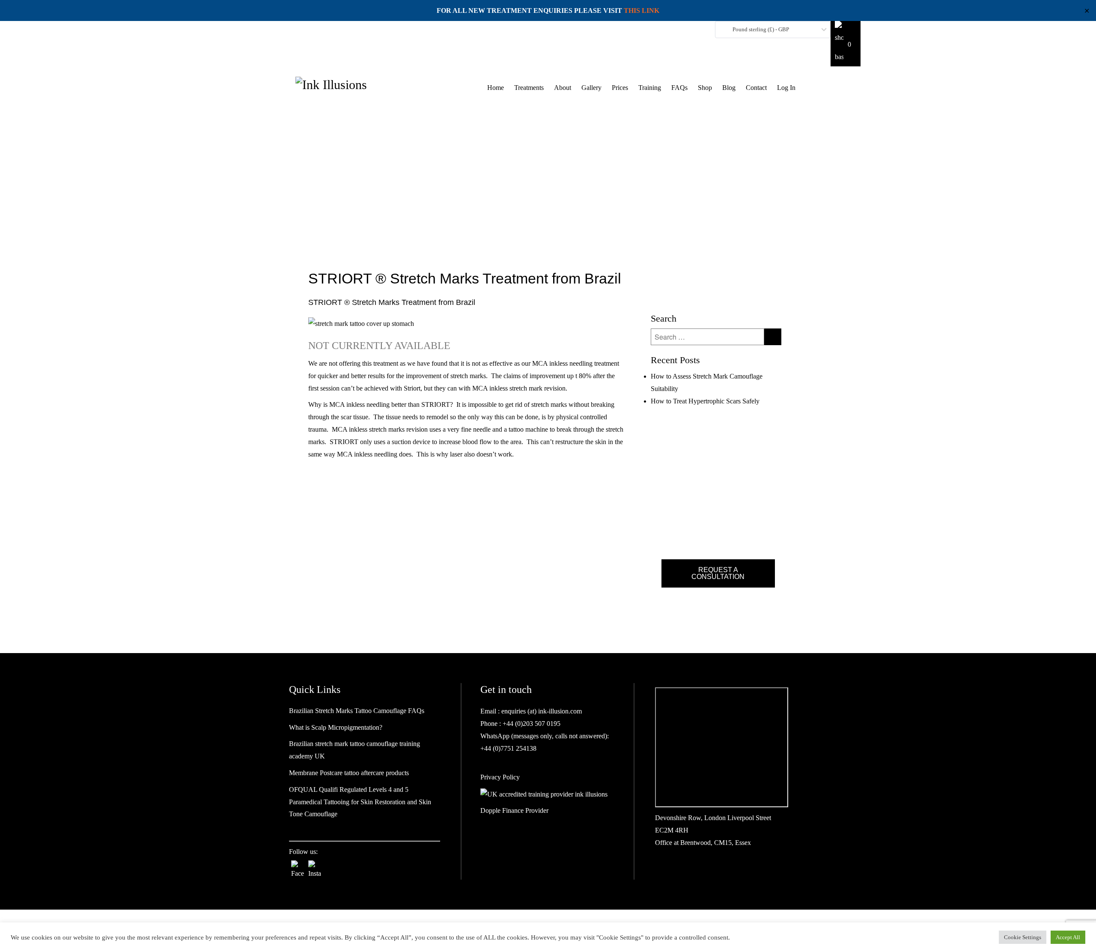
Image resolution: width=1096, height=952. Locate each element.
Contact (756, 87)
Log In (786, 87)
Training (649, 87)
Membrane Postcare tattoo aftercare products (349, 772)
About (562, 87)
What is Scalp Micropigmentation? (335, 727)
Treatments (529, 87)
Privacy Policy (500, 777)
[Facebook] (297, 866)
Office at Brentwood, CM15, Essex (703, 842)
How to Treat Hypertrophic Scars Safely (705, 401)
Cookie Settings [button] (1022, 937)
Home (495, 87)
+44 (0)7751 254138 (508, 748)
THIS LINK (641, 10)
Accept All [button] (1068, 937)
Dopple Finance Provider (514, 810)
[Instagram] (314, 866)
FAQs (679, 87)
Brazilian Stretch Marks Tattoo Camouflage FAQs (356, 710)
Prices (620, 87)
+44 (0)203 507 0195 (530, 723)
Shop (705, 87)
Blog (729, 87)
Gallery (591, 87)
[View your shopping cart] (845, 43)
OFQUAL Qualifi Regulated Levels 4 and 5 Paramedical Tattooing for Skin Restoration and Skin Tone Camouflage (360, 802)
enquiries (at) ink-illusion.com (541, 711)
